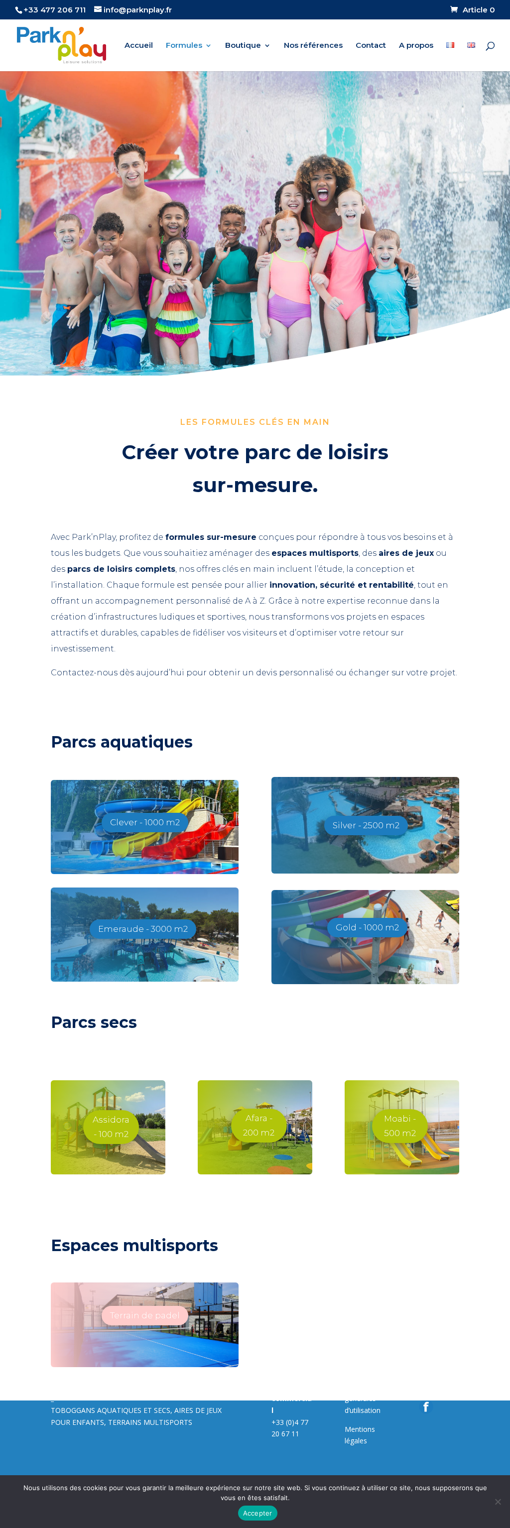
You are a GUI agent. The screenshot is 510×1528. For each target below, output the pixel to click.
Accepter (257, 1513)
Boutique (243, 46)
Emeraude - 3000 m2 (143, 929)
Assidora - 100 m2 (111, 1127)
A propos (416, 46)
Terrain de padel (145, 1315)
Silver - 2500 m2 (366, 825)
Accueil (139, 46)
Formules (184, 46)
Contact (371, 46)
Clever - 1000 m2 (145, 822)
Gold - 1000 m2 (367, 927)
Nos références (313, 46)
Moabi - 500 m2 (400, 1126)
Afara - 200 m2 (258, 1125)
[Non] (498, 1502)
